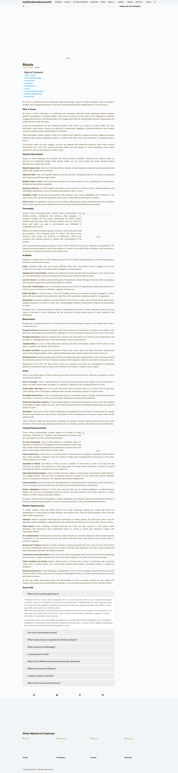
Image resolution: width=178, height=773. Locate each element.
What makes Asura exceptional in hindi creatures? (52, 640)
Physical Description (34, 78)
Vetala (25, 757)
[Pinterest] (80, 695)
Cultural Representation (34, 91)
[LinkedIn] (102, 695)
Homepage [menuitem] (58, 2)
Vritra (27, 89)
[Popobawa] (72, 746)
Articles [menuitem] (67, 2)
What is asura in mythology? (42, 647)
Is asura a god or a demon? (41, 676)
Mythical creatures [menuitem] (80, 2)
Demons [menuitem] (130, 2)
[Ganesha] (140, 746)
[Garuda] (106, 746)
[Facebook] (34, 695)
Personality (30, 81)
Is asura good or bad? (38, 654)
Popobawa (61, 757)
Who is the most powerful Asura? (44, 683)
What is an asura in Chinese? (42, 668)
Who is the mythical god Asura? (43, 594)
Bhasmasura (30, 86)
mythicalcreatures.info (37, 2)
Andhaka (29, 83)
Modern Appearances (34, 94)
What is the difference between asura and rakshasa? (54, 661)
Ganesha (128, 757)
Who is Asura (30, 75)
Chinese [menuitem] (120, 2)
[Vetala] (38, 746)
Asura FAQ (30, 96)
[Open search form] (154, 2)
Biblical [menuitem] (111, 2)
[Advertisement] (89, 715)
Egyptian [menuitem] (138, 2)
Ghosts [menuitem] (148, 2)
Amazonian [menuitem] (94, 2)
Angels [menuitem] (103, 2)
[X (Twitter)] (57, 695)
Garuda (93, 757)
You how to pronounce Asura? (42, 632)
